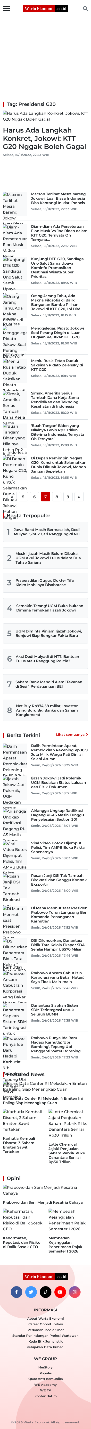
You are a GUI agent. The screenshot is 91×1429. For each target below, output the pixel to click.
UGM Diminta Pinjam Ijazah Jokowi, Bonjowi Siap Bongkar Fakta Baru (49, 633)
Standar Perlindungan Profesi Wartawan (45, 1335)
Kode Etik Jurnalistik (46, 1341)
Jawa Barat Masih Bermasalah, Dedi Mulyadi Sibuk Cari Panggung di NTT (47, 531)
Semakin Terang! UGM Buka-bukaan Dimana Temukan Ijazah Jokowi (49, 607)
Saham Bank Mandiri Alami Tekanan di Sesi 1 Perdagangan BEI (49, 684)
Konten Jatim (45, 1396)
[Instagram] (75, 1292)
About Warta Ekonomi (45, 1318)
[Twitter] (31, 1292)
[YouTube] (60, 1292)
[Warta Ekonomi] (45, 8)
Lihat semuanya (70, 734)
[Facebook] (16, 1292)
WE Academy (45, 1385)
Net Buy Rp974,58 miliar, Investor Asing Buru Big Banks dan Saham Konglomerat (47, 710)
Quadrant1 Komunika (45, 1379)
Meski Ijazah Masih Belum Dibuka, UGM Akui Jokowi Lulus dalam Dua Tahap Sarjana (48, 558)
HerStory (45, 1367)
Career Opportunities (45, 1324)
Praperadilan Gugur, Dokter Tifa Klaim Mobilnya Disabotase (45, 582)
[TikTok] (45, 1292)
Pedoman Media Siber (46, 1330)
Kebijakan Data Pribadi (46, 1347)
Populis (46, 1373)
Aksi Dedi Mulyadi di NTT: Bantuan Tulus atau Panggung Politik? (47, 658)
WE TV (45, 1390)
